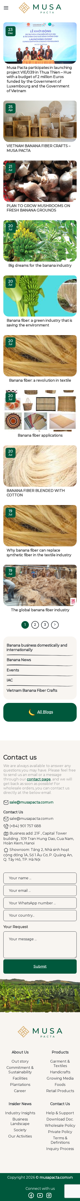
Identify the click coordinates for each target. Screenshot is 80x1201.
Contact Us (60, 1104)
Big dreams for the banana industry (40, 265)
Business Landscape (20, 1121)
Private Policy (60, 1132)
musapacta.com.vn (56, 1177)
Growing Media (60, 1078)
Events (13, 670)
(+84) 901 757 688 (25, 826)
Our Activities (20, 1136)
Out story (20, 1061)
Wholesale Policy (60, 1125)
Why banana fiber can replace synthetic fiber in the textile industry (39, 552)
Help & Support (60, 1113)
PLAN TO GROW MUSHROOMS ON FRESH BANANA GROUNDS (38, 208)
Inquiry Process (60, 1149)
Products (60, 1052)
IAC (10, 680)
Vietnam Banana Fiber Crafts (32, 690)
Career (20, 1091)
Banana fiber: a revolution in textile (40, 380)
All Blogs (45, 712)
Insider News (20, 1104)
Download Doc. (60, 1119)
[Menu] (6, 7)
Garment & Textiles (60, 1063)
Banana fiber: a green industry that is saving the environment (39, 322)
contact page (39, 779)
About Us (20, 1052)
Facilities (20, 1078)
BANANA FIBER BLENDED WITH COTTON (36, 492)
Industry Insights (20, 1113)
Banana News (19, 660)
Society (20, 1130)
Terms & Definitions (60, 1140)
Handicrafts (60, 1072)
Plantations (20, 1085)
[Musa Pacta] (40, 7)
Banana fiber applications (40, 435)
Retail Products (60, 1091)
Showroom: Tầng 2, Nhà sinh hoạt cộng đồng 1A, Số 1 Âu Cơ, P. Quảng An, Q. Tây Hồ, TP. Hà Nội (37, 854)
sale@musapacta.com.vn (31, 802)
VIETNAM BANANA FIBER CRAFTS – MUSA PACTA (38, 148)
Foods (60, 1085)
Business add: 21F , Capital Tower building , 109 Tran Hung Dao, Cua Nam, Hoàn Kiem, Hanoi (38, 838)
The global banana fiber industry (40, 610)
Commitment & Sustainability (20, 1070)
